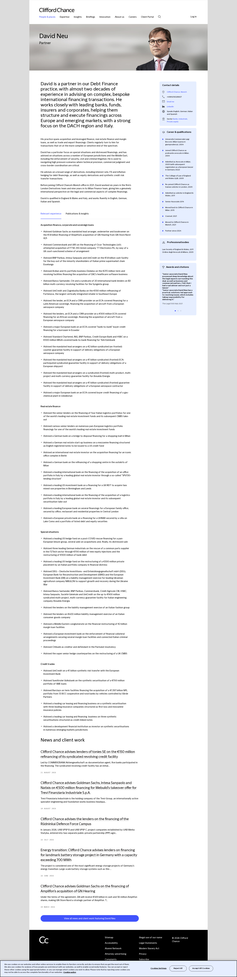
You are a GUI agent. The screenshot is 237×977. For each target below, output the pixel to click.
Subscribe (144, 959)
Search (159, 16)
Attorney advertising (115, 954)
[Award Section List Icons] (175, 310)
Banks (175, 119)
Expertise (64, 17)
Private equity (172, 122)
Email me (170, 102)
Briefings (90, 17)
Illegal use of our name (150, 937)
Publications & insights (77, 213)
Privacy (142, 954)
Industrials (183, 119)
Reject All (178, 968)
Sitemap (109, 937)
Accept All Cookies (201, 968)
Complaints (111, 959)
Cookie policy (69, 972)
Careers (133, 17)
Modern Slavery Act (149, 948)
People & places (47, 17)
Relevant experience (51, 213)
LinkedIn (170, 107)
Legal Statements (148, 943)
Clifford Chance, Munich (177, 92)
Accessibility (111, 943)
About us (119, 17)
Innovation (104, 17)
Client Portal (147, 17)
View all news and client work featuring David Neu (89, 918)
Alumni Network (113, 948)
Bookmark (140, 919)
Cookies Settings (159, 968)
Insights (78, 17)
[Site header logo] (113, 10)
